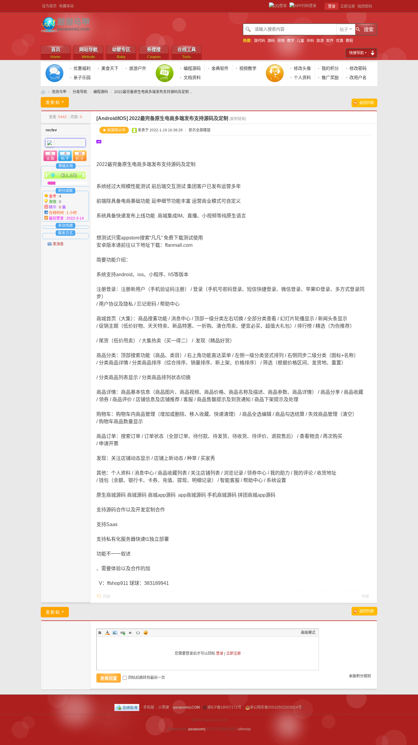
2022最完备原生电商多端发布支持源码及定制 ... (153, 92)
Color (107, 633)
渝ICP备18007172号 (224, 707)
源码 (271, 41)
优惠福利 (82, 68)
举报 (365, 596)
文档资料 (192, 77)
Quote (130, 633)
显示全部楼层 (199, 130)
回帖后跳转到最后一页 (146, 677)
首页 (55, 53)
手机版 (148, 707)
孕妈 (310, 41)
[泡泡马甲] (66, 24)
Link (123, 633)
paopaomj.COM (186, 707)
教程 (349, 41)
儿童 (300, 41)
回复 (106, 596)
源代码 (259, 41)
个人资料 (302, 77)
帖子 (344, 29)
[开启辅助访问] (375, 6)
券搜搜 (154, 53)
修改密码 (358, 68)
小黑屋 (163, 707)
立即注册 (347, 6)
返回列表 (366, 103)
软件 (330, 41)
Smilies (146, 633)
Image (115, 633)
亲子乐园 (82, 77)
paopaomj (196, 729)
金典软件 (220, 68)
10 (80, 153)
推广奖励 (330, 77)
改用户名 (358, 77)
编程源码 (192, 68)
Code (138, 633)
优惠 (339, 41)
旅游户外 (137, 68)
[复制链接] (238, 119)
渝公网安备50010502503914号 (276, 707)
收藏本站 (66, 6)
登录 (331, 6)
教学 (290, 41)
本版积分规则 (360, 676)
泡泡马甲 (43, 92)
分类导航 (80, 92)
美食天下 (109, 68)
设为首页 (49, 6)
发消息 (58, 244)
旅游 (320, 41)
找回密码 (364, 6)
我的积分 (330, 68)
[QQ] (126, 707)
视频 (281, 41)
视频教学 (247, 68)
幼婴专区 (121, 53)
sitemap (244, 729)
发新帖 (53, 102)
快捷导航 (356, 53)
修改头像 (302, 68)
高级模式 (308, 632)
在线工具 (186, 53)
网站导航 (88, 53)
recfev (51, 130)
